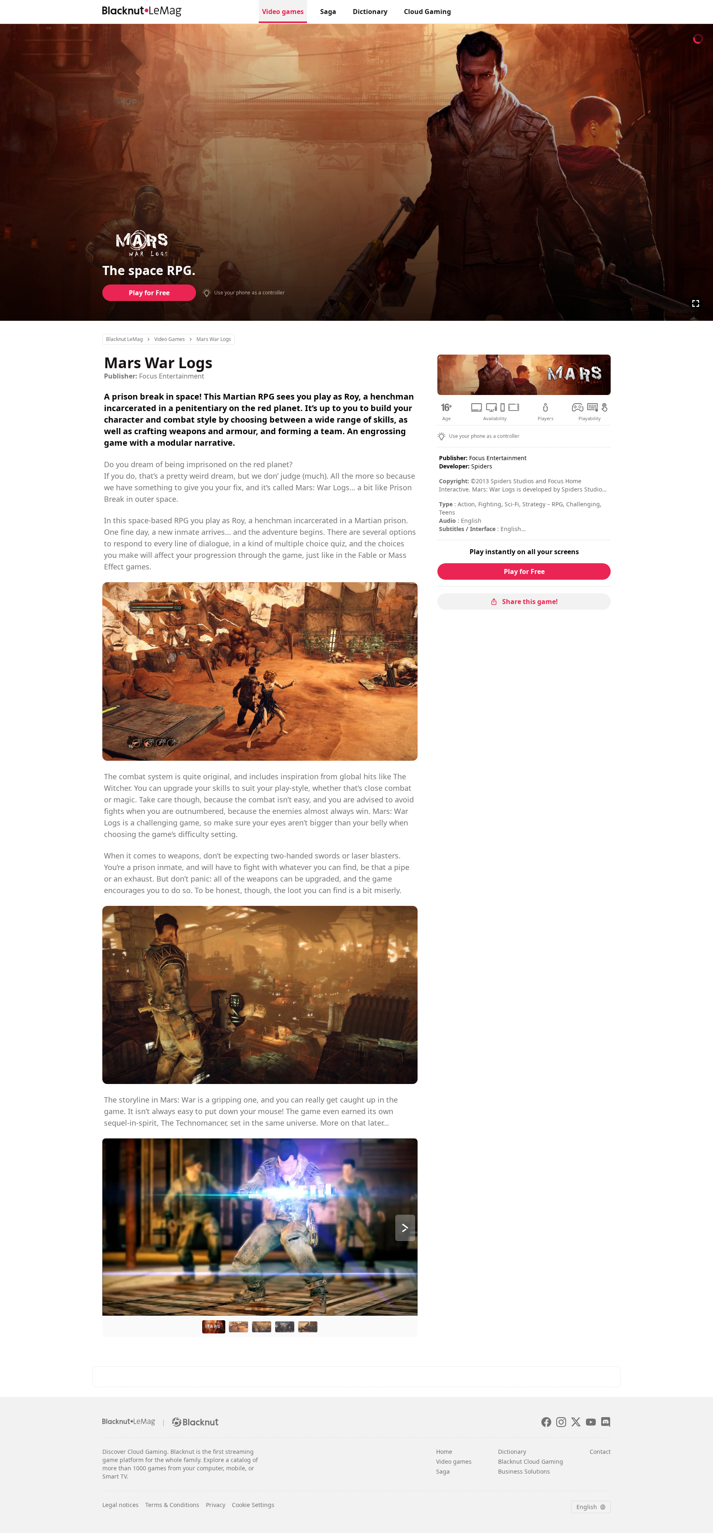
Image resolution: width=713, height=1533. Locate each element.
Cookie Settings (253, 1505)
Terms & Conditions (172, 1505)
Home (444, 1451)
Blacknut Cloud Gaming (530, 1461)
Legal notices (120, 1505)
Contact (600, 1451)
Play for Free (149, 292)
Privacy (215, 1505)
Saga (328, 11)
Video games (283, 11)
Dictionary (370, 11)
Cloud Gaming (427, 11)
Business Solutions (524, 1471)
